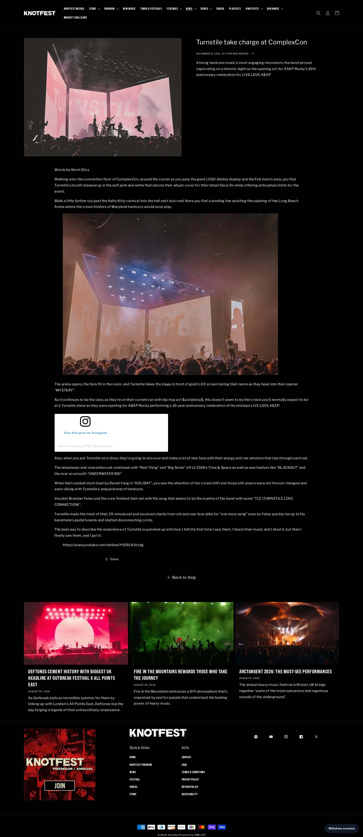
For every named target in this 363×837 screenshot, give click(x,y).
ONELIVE (199, 834)
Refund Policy (190, 786)
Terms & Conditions (193, 772)
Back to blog (184, 577)
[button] (94, 8)
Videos (133, 786)
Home (133, 757)
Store (133, 794)
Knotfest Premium (141, 764)
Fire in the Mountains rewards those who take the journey (181, 674)
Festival (135, 779)
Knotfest (173, 834)
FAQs (184, 764)
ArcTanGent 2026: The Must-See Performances (285, 671)
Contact (186, 757)
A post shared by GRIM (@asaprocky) (85, 446)
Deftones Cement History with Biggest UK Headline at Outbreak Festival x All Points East (71, 677)
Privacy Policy (190, 779)
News (133, 772)
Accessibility (190, 794)
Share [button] (114, 559)
